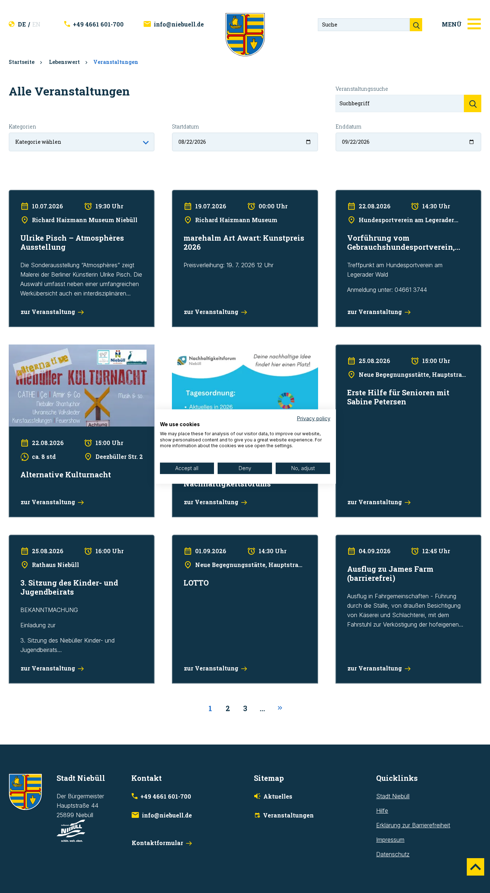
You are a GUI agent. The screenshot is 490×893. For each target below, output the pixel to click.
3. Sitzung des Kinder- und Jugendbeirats (63, 539)
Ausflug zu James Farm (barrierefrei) (383, 539)
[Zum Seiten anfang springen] (475, 867)
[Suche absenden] (416, 24)
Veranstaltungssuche (361, 88)
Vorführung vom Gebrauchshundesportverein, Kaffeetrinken (395, 199)
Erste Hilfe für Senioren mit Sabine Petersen (393, 349)
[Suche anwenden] (472, 103)
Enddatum (348, 126)
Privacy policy (313, 418)
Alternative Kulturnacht (38, 349)
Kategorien (22, 126)
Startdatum (185, 126)
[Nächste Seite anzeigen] (280, 708)
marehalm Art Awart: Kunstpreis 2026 (220, 194)
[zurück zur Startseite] (245, 34)
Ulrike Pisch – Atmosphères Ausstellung (60, 194)
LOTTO (181, 539)
